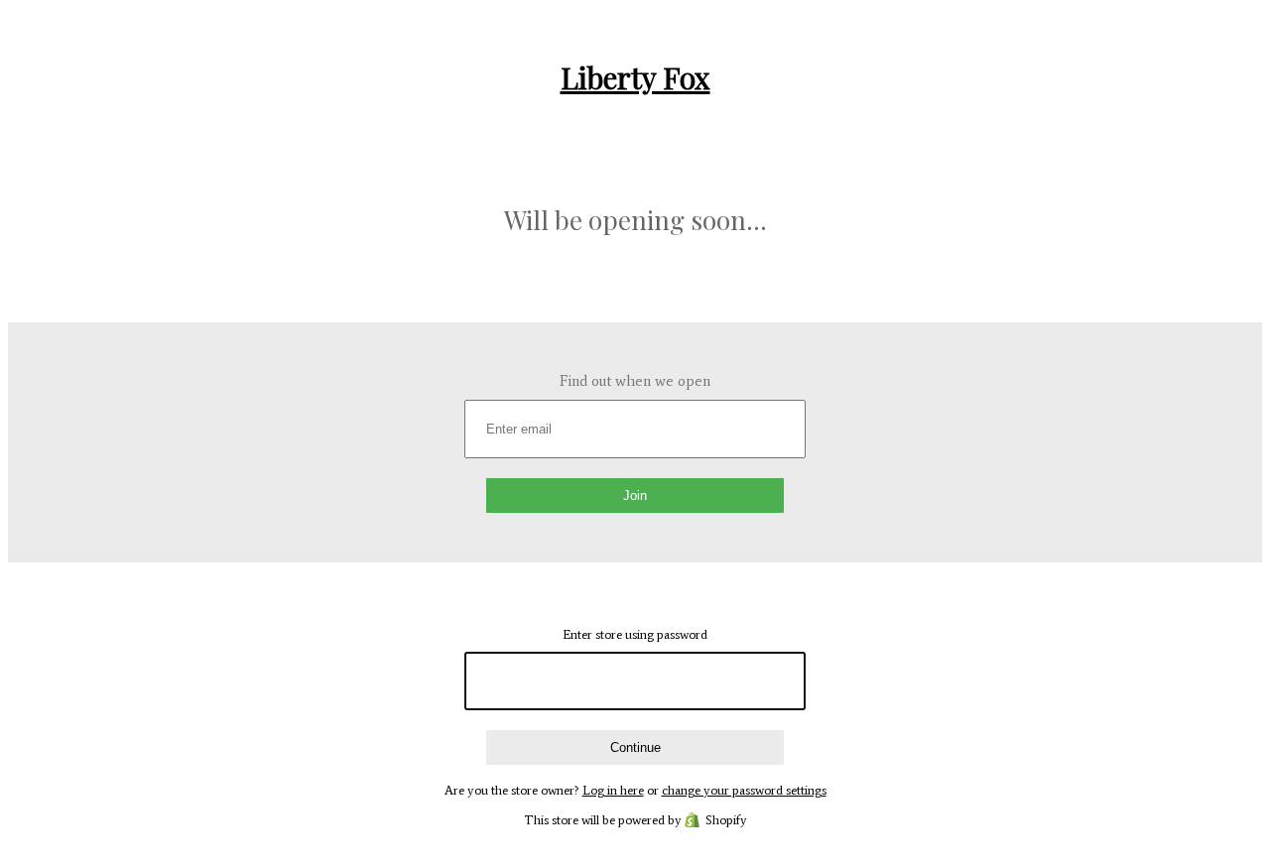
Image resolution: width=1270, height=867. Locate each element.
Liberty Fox (635, 77)
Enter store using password (635, 634)
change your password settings (744, 790)
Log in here (613, 790)
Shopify (726, 819)
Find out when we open (635, 381)
